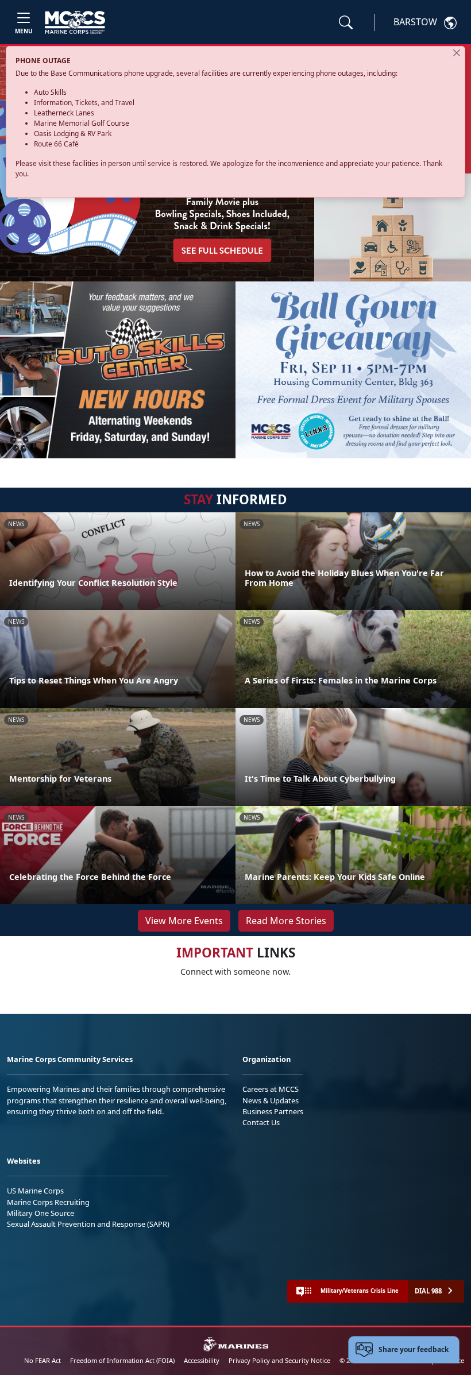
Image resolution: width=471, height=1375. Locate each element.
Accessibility (201, 1360)
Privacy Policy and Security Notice (279, 1360)
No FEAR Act (42, 1360)
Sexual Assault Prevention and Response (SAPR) (88, 1224)
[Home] (75, 22)
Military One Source (40, 1213)
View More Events (184, 920)
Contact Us (261, 1122)
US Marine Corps (35, 1190)
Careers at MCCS (270, 1089)
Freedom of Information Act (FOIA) (122, 1360)
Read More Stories (286, 920)
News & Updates (270, 1100)
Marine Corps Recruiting (48, 1202)
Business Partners (272, 1111)
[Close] (457, 53)
